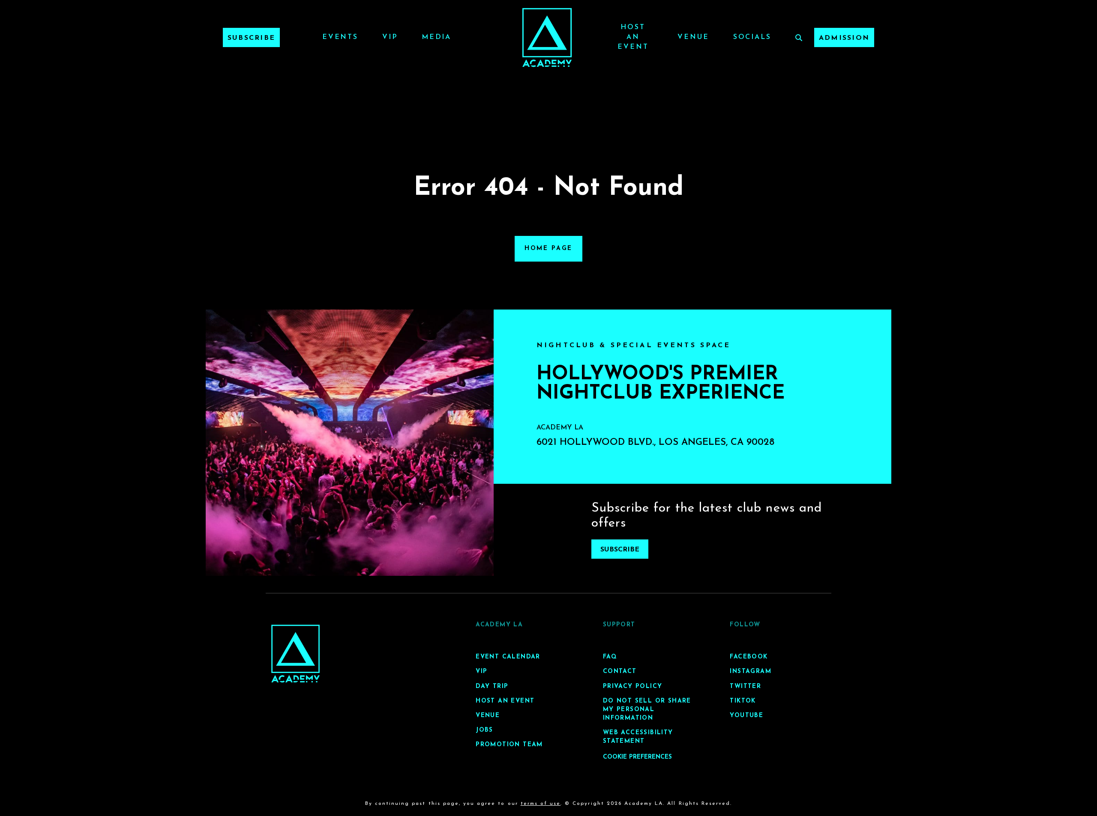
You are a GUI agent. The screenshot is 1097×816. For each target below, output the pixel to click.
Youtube (746, 715)
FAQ (610, 657)
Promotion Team (509, 745)
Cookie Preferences (637, 757)
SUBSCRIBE (619, 549)
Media (436, 37)
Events (340, 37)
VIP (390, 37)
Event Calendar (508, 657)
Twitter (745, 686)
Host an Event (632, 37)
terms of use (540, 803)
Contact (620, 671)
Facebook (748, 657)
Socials (752, 37)
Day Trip (492, 686)
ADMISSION (844, 38)
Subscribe (251, 38)
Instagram (750, 671)
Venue (693, 37)
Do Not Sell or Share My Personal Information (647, 709)
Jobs (484, 730)
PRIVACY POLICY (632, 686)
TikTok (742, 701)
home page (548, 248)
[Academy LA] (295, 653)
